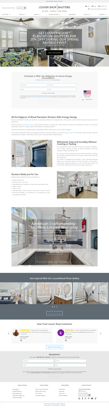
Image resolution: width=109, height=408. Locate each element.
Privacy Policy (46, 97)
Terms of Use (47, 405)
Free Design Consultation (54, 1)
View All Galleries (54, 313)
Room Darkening (17, 393)
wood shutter (72, 132)
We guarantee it (63, 232)
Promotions (62, 389)
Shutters (5, 14)
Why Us (86, 14)
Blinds (36, 14)
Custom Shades (44, 385)
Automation (16, 389)
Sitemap (63, 405)
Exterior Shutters (86, 385)
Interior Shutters (22, 385)
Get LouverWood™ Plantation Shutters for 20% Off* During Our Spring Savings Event (54, 38)
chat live (47, 357)
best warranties (62, 236)
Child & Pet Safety (17, 397)
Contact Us (62, 393)
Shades (21, 14)
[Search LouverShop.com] (89, 395)
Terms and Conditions (36, 97)
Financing (72, 14)
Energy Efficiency (17, 391)
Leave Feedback (63, 395)
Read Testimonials (54, 347)
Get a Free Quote (54, 53)
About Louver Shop (40, 391)
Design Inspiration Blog (8, 8)
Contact (102, 14)
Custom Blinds (65, 385)
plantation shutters (28, 124)
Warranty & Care (54, 252)
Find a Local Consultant (41, 389)
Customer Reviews (40, 395)
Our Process (38, 393)
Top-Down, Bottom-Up (18, 395)
